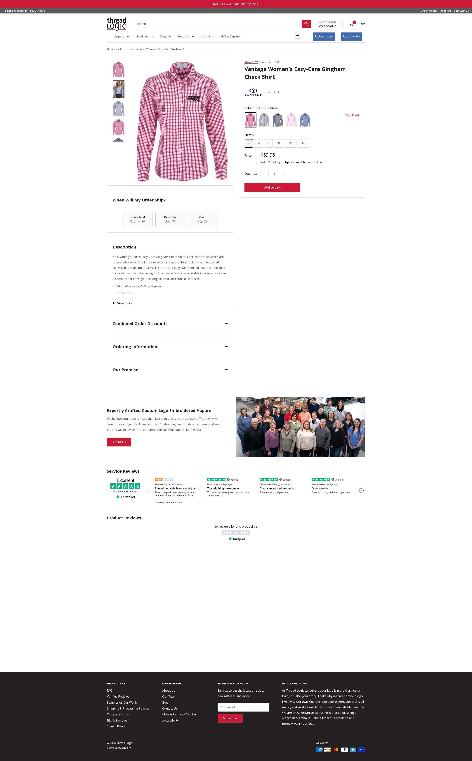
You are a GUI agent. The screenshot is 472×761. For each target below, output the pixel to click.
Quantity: (251, 174)
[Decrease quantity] (264, 174)
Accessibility (170, 720)
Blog (165, 702)
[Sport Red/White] (250, 119)
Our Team (169, 696)
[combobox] (218, 24)
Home (110, 49)
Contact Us (169, 708)
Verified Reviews (118, 696)
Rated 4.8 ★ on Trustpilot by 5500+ (236, 4)
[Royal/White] (305, 119)
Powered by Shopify (119, 747)
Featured (184, 36)
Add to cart (272, 187)
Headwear (143, 36)
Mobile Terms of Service (179, 714)
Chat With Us (461, 10)
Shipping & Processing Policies (128, 708)
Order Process (429, 10)
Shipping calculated (296, 162)
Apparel (119, 36)
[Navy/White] (278, 119)
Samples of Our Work (122, 702)
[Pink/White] (291, 119)
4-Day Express (231, 36)
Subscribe (230, 718)
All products (125, 49)
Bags (163, 36)
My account (327, 26)
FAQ (109, 690)
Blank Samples (117, 720)
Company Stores (118, 714)
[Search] (306, 24)
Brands (206, 36)
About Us (445, 10)
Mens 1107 (251, 62)
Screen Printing (117, 726)
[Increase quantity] (284, 174)
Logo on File (351, 36)
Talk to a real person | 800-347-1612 (24, 10)
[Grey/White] (264, 119)
